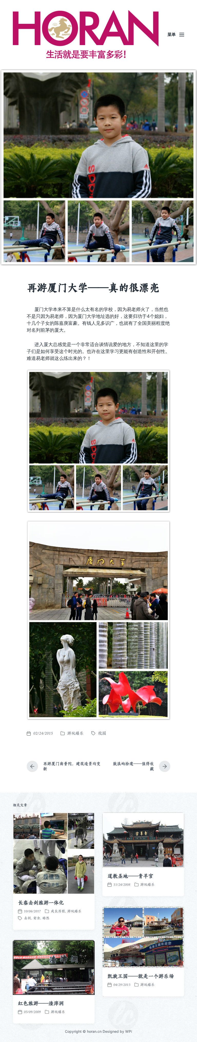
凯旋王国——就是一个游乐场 (140, 976)
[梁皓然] (86, 34)
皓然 (46, 918)
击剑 (27, 918)
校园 (102, 733)
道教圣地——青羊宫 (130, 876)
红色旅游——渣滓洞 (41, 1003)
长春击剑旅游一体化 (41, 902)
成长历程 (58, 911)
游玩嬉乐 (75, 733)
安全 (36, 918)
